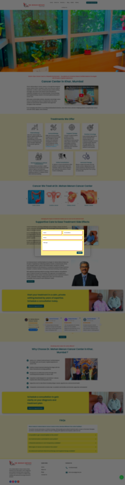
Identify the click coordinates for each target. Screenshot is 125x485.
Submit (80, 252)
